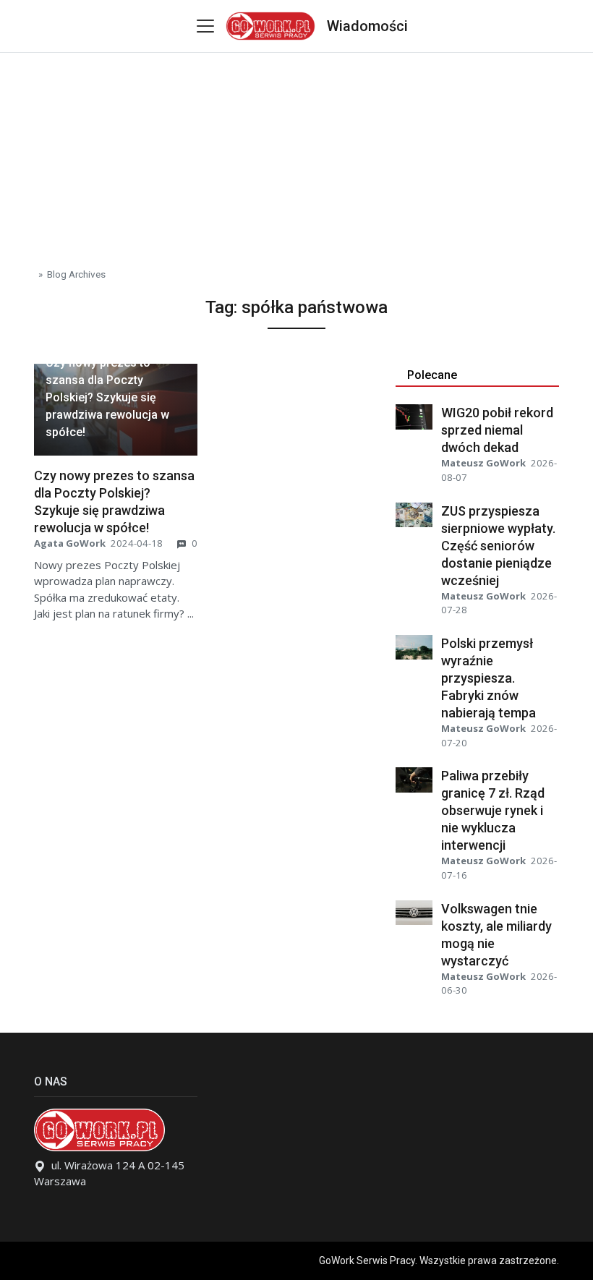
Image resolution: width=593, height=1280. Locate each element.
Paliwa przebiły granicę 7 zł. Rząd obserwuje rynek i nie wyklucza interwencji (493, 810)
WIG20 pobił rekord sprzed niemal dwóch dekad (497, 430)
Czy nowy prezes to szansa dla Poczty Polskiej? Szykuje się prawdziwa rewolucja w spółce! (107, 397)
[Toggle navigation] (205, 26)
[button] (116, 397)
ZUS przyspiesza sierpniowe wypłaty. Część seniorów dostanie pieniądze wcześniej (498, 545)
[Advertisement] (296, 154)
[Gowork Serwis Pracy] (270, 24)
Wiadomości (367, 26)
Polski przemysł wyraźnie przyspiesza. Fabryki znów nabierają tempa (488, 678)
